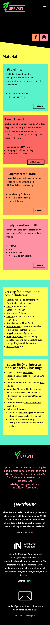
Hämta (40, 106)
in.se (30, 581)
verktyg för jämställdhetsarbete (21, 343)
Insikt (9, 306)
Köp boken (36, 162)
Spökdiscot (28, 372)
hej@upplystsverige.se (25, 615)
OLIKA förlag (26, 147)
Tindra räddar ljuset (26, 389)
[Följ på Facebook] (35, 37)
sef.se (30, 532)
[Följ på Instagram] (44, 37)
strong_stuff (14, 423)
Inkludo (10, 316)
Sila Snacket (12, 313)
